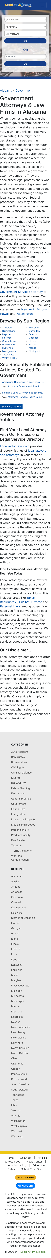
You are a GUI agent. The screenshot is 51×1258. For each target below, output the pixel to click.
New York (28, 309)
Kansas (15, 959)
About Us (25, 1157)
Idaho (14, 938)
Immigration (18, 814)
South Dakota (19, 1089)
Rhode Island (19, 1079)
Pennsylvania (19, 1073)
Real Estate (18, 840)
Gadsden (33, 337)
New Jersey (18, 1032)
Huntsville (7, 347)
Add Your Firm (25, 1177)
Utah (14, 1105)
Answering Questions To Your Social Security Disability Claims (23, 382)
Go (25, 41)
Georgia (16, 928)
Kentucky (16, 964)
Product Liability (20, 835)
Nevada (15, 1021)
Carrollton (34, 331)
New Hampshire (20, 1027)
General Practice (21, 798)
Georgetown (9, 341)
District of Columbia (23, 917)
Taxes (31, 597)
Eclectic (33, 334)
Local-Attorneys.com (14, 446)
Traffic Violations (21, 850)
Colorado (16, 902)
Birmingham (8, 331)
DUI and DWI (18, 783)
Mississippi (17, 1001)
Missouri (16, 1006)
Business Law (19, 762)
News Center (34, 1161)
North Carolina (20, 1047)
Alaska (15, 881)
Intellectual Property (23, 819)
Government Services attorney (21, 292)
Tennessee (17, 1094)
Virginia (15, 1115)
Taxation (16, 845)
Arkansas (16, 891)
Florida (15, 923)
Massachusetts (20, 985)
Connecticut (18, 907)
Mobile (32, 347)
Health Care (39, 386)
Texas (14, 1100)
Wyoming (17, 1136)
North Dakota (19, 1053)
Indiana (15, 949)
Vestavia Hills (9, 358)
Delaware (16, 912)
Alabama (6, 90)
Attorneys (13, 386)
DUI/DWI (24, 602)
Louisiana (16, 969)
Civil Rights (18, 767)
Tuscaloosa (8, 354)
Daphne (6, 334)
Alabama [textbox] (11, 26)
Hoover (33, 344)
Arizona (41, 309)
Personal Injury (27, 396)
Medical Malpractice (23, 824)
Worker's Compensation (20, 857)
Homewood (8, 344)
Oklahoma (17, 1063)
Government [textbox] (14, 19)
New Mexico (18, 1037)
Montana (16, 1011)
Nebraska (17, 1016)
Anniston (7, 327)
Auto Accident (19, 751)
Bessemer (34, 327)
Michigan (16, 990)
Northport (34, 351)
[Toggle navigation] (43, 5)
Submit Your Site (31, 1169)
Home (10, 1157)
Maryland (16, 980)
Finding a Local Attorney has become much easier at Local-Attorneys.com (23, 392)
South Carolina (20, 1084)
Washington (24, 313)
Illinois (15, 943)
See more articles (11, 406)
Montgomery (9, 351)
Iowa (14, 954)
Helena (32, 341)
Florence (6, 337)
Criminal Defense (21, 772)
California (17, 897)
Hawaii (4, 313)
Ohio (14, 1058)
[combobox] (25, 19)
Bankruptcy (42, 396)
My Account (25, 1185)
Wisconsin (17, 1131)
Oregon (15, 1068)
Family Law (18, 793)
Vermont (16, 1110)
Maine (14, 975)
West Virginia (19, 1126)
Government (24, 90)
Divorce (36, 602)
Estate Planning (20, 788)
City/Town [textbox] (12, 33)
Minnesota (17, 995)
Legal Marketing (16, 1165)
